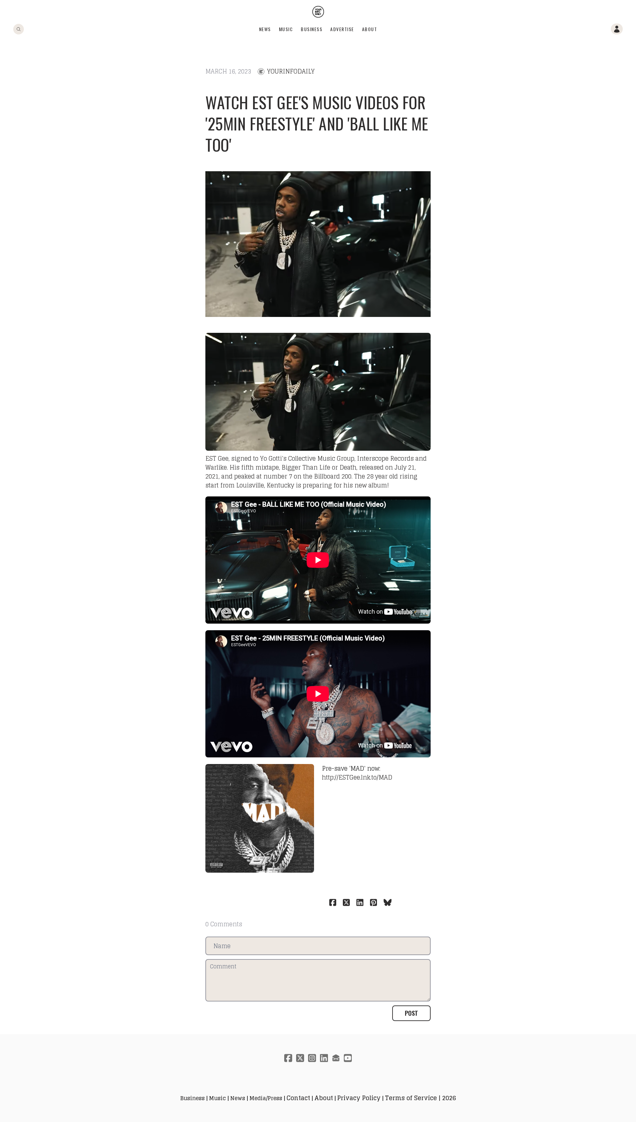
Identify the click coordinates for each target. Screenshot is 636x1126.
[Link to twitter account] (300, 1057)
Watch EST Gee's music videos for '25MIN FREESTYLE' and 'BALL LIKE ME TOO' (316, 123)
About (369, 29)
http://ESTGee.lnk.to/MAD (357, 777)
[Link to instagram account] (312, 1057)
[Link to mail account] (336, 1057)
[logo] (318, 12)
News (265, 29)
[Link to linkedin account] (324, 1057)
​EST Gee (217, 458)
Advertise (342, 29)
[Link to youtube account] (348, 1057)
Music (286, 29)
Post (411, 1013)
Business (311, 29)
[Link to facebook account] (288, 1057)
